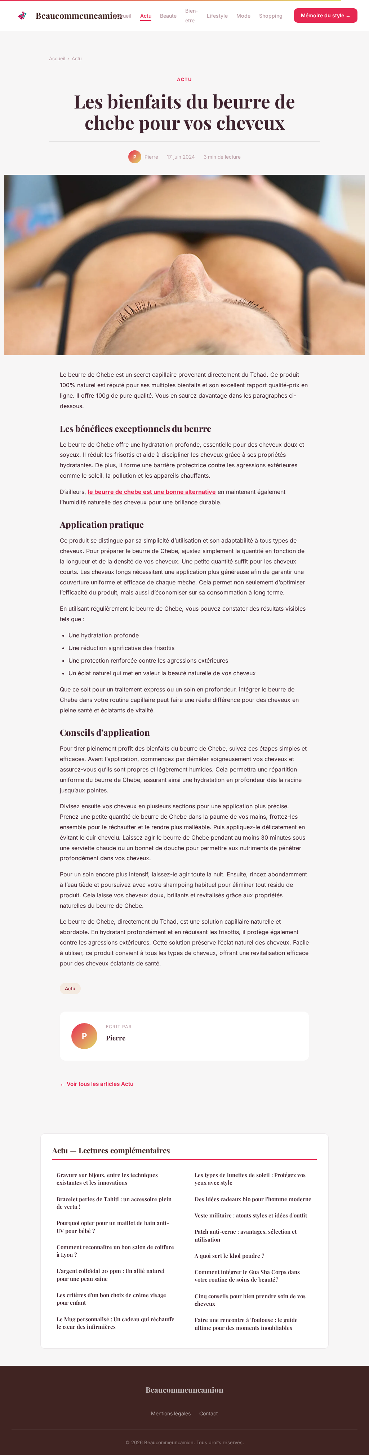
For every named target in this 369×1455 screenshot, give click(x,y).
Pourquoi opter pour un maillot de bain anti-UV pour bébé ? (113, 1226)
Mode (243, 16)
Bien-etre (191, 15)
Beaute (168, 16)
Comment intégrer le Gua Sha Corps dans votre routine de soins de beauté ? (247, 1275)
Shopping (271, 16)
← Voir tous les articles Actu (96, 1083)
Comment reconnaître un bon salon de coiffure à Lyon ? (115, 1250)
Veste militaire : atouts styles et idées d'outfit (251, 1215)
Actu (145, 16)
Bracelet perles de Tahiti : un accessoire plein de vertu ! (114, 1202)
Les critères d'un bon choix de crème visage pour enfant (111, 1298)
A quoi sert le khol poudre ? (229, 1255)
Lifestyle (217, 16)
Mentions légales (171, 1413)
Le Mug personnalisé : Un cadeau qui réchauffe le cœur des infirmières (115, 1322)
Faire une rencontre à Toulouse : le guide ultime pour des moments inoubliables (246, 1323)
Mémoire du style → (326, 15)
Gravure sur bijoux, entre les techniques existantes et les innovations (107, 1178)
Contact (208, 1413)
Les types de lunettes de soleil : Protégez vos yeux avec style (250, 1178)
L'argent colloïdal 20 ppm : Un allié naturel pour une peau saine (111, 1274)
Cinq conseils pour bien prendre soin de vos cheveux (250, 1299)
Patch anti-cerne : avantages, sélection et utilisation (246, 1235)
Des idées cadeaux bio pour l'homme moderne (253, 1199)
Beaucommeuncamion (69, 15)
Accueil (123, 16)
